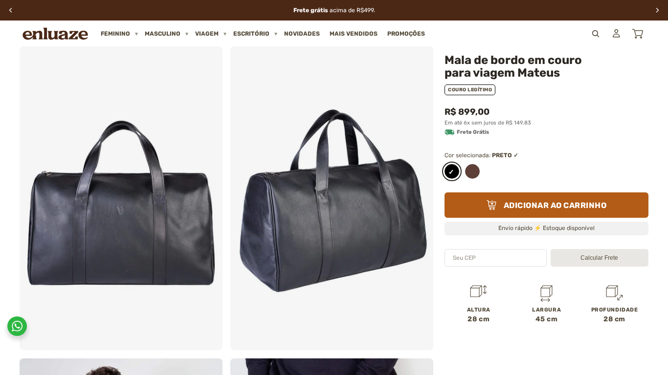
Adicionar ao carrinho (555, 205)
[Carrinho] (637, 33)
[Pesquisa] (595, 33)
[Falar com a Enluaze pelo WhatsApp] (17, 326)
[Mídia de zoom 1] (121, 198)
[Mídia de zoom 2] (331, 198)
